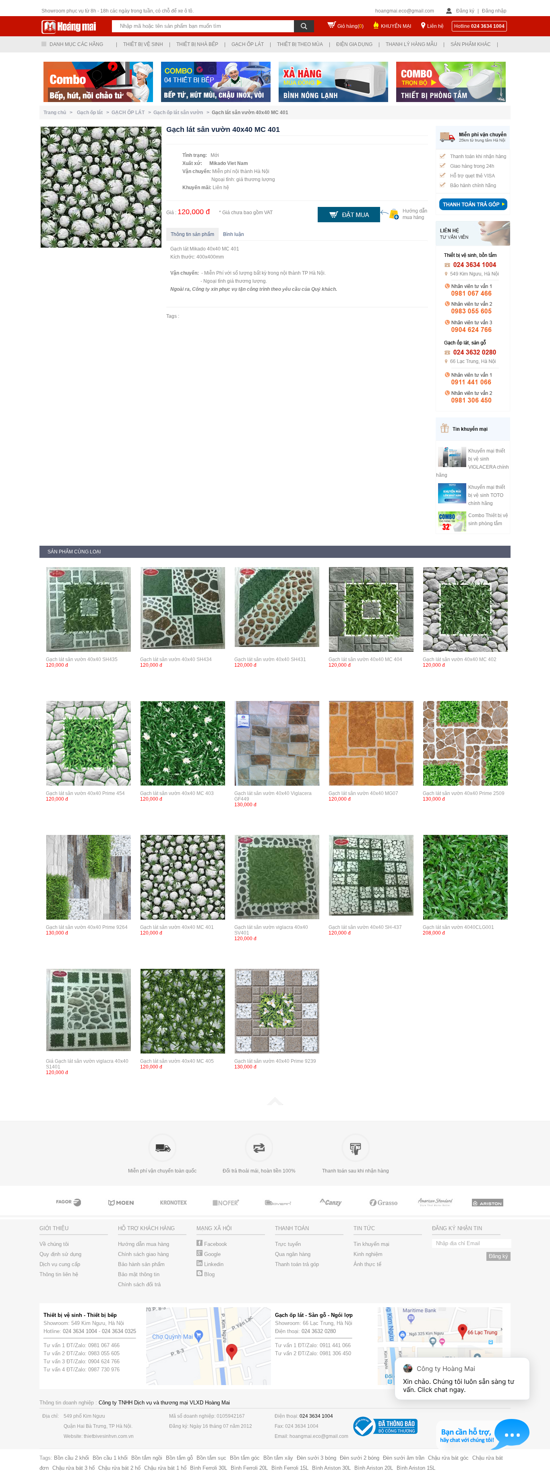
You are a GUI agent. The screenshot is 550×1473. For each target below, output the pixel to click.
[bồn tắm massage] (279, 1210)
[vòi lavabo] (69, 1210)
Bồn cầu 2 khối (71, 1458)
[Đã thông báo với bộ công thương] (385, 1434)
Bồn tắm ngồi (146, 1458)
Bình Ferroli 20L (249, 1468)
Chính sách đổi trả (139, 1284)
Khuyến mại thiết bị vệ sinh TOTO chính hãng (486, 495)
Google (212, 1254)
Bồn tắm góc (245, 1458)
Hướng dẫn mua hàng (143, 1244)
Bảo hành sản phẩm (141, 1264)
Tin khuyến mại (371, 1244)
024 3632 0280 (319, 1331)
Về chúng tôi (54, 1244)
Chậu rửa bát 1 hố (165, 1468)
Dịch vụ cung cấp (59, 1264)
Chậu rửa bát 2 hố (119, 1468)
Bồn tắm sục (211, 1458)
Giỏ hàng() (350, 26)
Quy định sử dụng (60, 1254)
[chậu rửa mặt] (122, 1210)
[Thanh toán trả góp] (473, 211)
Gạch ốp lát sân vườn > (182, 112)
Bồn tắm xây (278, 1458)
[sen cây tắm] (174, 1210)
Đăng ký (465, 11)
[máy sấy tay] (331, 1210)
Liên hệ (435, 26)
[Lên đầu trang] (275, 1103)
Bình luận (233, 234)
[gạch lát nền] (384, 1210)
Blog (209, 1274)
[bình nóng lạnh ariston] (488, 1210)
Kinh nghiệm (368, 1254)
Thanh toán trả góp (297, 1264)
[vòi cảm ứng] (227, 1210)
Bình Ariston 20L (373, 1468)
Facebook (215, 1244)
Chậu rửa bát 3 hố (73, 1468)
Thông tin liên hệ (58, 1274)
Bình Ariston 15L (416, 1468)
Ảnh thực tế (367, 1264)
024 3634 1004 (80, 1331)
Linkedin (213, 1264)
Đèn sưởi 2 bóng (359, 1458)
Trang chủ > (59, 112)
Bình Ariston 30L (331, 1468)
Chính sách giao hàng (143, 1254)
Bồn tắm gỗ (179, 1458)
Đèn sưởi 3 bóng (316, 1458)
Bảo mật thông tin (138, 1274)
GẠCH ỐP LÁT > (132, 112)
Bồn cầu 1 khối (110, 1458)
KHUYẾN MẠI (396, 26)
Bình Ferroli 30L (208, 1468)
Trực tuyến (288, 1244)
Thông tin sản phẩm (192, 234)
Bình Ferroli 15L (289, 1468)
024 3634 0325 (119, 1331)
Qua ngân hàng (292, 1254)
